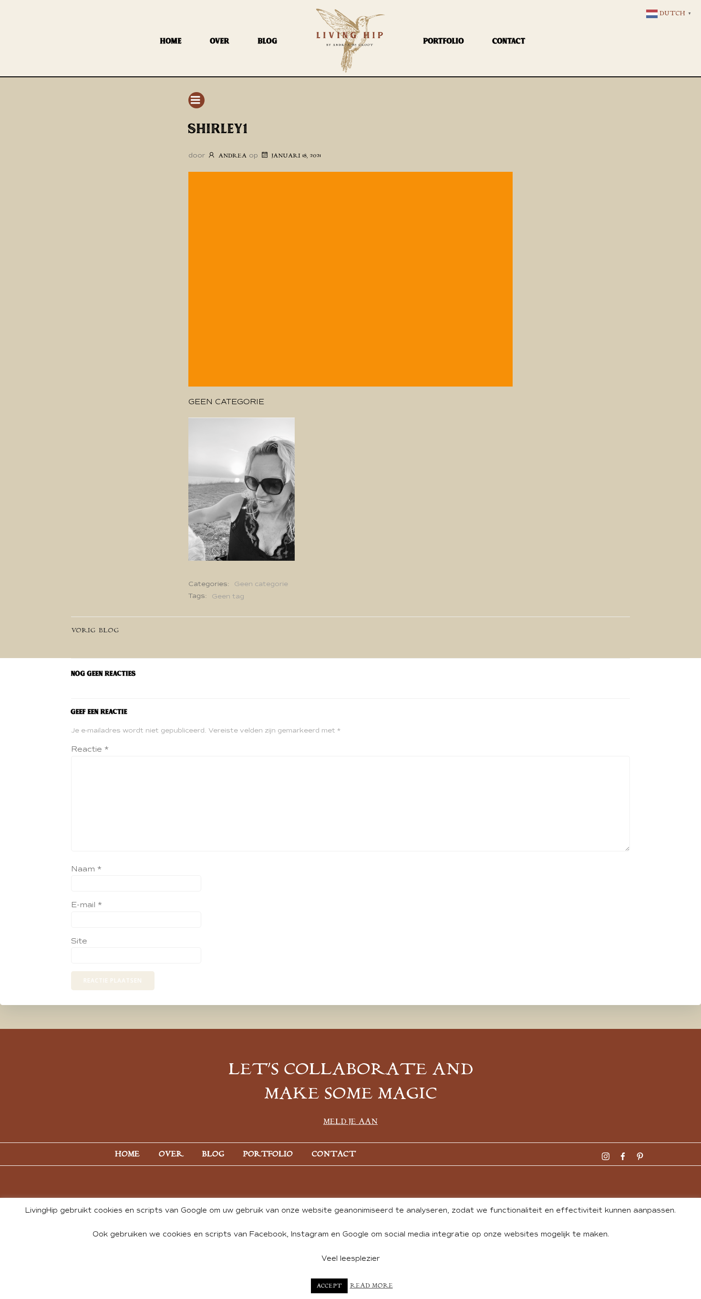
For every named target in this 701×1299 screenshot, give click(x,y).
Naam (86, 869)
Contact (509, 40)
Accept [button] (329, 1285)
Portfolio (443, 40)
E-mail (86, 905)
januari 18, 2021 (296, 155)
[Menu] (196, 100)
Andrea (232, 155)
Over (219, 40)
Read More (371, 1286)
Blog (268, 40)
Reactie (90, 749)
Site (79, 941)
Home (171, 40)
